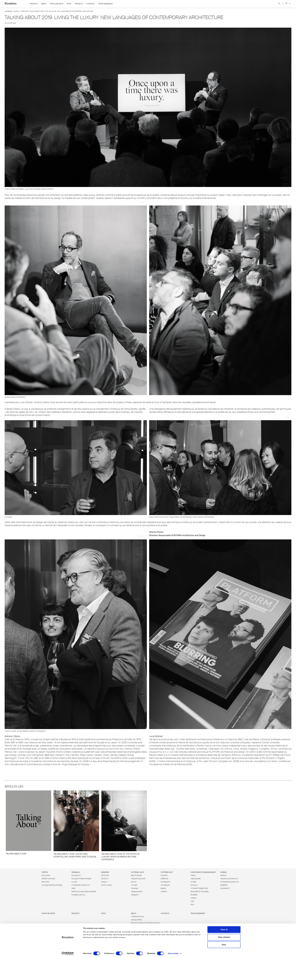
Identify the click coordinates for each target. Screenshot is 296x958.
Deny (224, 945)
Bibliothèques (136, 875)
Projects (79, 4)
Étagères (194, 895)
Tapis (192, 901)
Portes (45, 872)
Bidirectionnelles (48, 879)
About (43, 4)
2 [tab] (143, 202)
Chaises (193, 882)
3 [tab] (141, 536)
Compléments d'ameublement (203, 872)
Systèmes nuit (167, 872)
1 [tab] (141, 202)
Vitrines (134, 885)
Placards (164, 875)
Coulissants (75, 875)
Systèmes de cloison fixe (80, 885)
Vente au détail (106, 885)
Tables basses (196, 879)
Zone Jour (105, 875)
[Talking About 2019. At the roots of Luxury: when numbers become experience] (124, 825)
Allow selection (224, 937)
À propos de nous (137, 917)
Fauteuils (194, 885)
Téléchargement (105, 4)
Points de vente (56, 4)
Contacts (90, 4)
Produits (34, 4)
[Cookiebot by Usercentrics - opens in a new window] (68, 953)
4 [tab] (143, 536)
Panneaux (75, 872)
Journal (16, 11)
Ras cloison (46, 875)
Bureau (163, 888)
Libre (73, 888)
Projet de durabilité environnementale (145, 923)
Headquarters (136, 920)
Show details (173, 953)
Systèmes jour (137, 872)
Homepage (8, 11)
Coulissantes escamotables (52, 885)
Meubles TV (135, 895)
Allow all (223, 929)
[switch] (119, 953)
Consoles (134, 888)
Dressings (164, 879)
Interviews (24, 11)
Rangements (165, 882)
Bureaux (104, 882)
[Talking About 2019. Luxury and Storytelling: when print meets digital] (76, 824)
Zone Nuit (104, 879)
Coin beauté (165, 885)
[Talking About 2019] (28, 822)
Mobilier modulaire (138, 879)
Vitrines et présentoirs (199, 888)
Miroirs (193, 898)
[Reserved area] (283, 3)
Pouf (192, 905)
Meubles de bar (136, 892)
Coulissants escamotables (81, 879)
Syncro (74, 882)
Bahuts (133, 882)
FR (286, 3)
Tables (193, 875)
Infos (69, 4)
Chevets (164, 892)
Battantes (45, 882)
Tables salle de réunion (229, 879)
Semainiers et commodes (200, 892)
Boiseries (105, 872)
